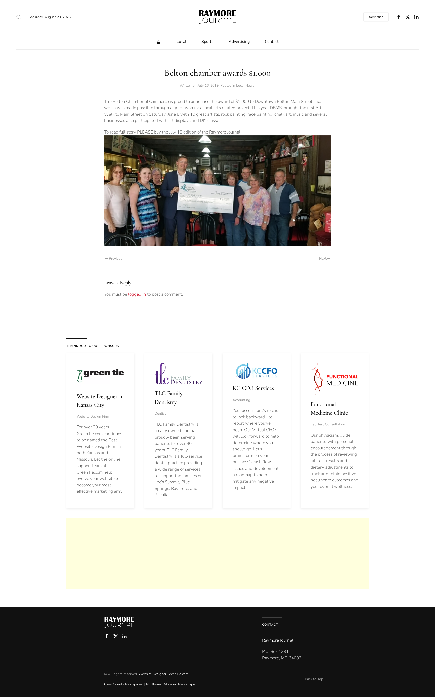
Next (323, 258)
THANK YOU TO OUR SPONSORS (92, 346)
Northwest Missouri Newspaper (171, 684)
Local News (245, 85)
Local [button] (181, 41)
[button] (18, 16)
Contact (272, 41)
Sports (207, 41)
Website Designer (152, 674)
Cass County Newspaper (123, 684)
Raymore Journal (277, 640)
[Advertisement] (217, 553)
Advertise (376, 17)
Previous (115, 258)
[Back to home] (217, 17)
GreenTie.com (178, 674)
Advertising (239, 41)
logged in (137, 294)
